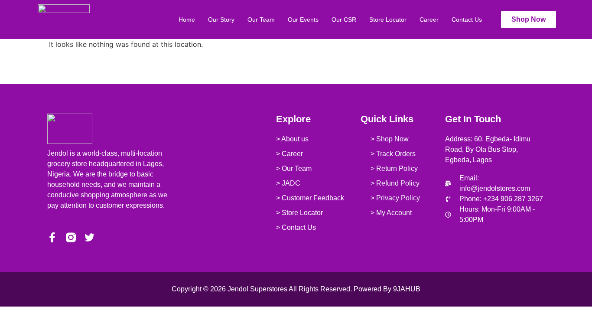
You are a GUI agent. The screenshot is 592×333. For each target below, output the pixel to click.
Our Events (303, 19)
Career (429, 19)
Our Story (221, 19)
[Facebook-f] (52, 237)
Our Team (261, 19)
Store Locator (388, 19)
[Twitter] (89, 237)
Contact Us (467, 19)
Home (187, 19)
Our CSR (344, 19)
